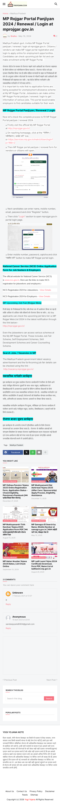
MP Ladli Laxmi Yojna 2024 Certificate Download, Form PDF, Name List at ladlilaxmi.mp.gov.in (44, 565)
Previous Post (10, 680)
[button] (4, 4)
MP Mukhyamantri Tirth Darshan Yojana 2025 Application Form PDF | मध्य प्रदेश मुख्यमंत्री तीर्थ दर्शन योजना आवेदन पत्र (15, 529)
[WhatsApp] (33, 452)
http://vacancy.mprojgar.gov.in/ (18, 369)
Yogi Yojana (30, 799)
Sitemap (34, 795)
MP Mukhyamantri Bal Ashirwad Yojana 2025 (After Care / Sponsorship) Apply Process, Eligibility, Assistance (44, 490)
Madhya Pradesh (18, 14)
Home (5, 14)
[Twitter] (26, 452)
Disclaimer (50, 791)
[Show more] (45, 452)
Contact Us (22, 791)
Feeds (25, 795)
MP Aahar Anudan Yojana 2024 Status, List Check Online (15, 563)
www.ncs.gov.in (12, 280)
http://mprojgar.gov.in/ (19, 128)
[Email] (39, 452)
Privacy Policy (36, 791)
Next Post (51, 680)
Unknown (17, 592)
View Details (45, 290)
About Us (9, 791)
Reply (8, 604)
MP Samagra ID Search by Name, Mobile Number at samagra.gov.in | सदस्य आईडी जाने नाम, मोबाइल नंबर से (44, 528)
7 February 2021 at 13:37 (22, 596)
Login (22, 216)
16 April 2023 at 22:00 (21, 620)
